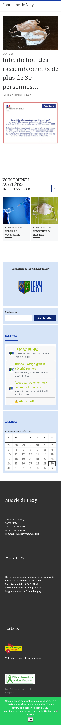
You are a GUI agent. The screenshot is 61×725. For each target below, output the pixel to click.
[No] (56, 711)
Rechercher (12, 312)
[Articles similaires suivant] (54, 188)
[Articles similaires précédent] (47, 188)
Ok (30, 719)
